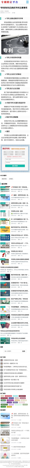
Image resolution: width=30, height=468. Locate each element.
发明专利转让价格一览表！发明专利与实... (16, 376)
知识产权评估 (4, 398)
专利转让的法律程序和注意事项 (9, 267)
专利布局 (9, 402)
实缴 (2, 396)
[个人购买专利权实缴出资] (5, 448)
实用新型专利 (10, 400)
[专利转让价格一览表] (5, 216)
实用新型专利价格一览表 (11, 360)
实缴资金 (19, 152)
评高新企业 (9, 152)
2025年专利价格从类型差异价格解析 (14, 383)
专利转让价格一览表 (17, 211)
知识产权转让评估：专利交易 (19, 299)
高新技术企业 (4, 404)
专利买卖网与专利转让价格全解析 (13, 389)
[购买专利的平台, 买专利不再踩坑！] (5, 232)
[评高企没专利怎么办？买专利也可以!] (5, 240)
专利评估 (25, 404)
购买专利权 (22, 398)
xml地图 (15, 466)
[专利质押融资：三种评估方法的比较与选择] (5, 440)
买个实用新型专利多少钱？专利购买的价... (16, 370)
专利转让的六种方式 (17, 251)
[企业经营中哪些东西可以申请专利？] (5, 328)
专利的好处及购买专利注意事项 (20, 315)
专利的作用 (21, 402)
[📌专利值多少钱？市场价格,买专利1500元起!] (5, 192)
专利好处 (11, 404)
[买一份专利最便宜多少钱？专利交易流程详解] (5, 224)
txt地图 (19, 466)
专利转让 (15, 402)
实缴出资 (3, 400)
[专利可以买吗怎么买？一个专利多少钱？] (5, 248)
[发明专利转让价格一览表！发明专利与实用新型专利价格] (5, 208)
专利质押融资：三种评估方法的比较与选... (16, 366)
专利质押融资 (18, 404)
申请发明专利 (22, 396)
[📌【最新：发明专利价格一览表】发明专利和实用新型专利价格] (5, 200)
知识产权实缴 (8, 396)
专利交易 (3, 406)
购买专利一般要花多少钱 (11, 363)
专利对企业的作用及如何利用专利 (10, 331)
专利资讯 (7, 11)
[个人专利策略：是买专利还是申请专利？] (5, 455)
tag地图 (22, 466)
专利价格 (17, 400)
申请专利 (3, 402)
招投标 (8, 154)
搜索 (23, 351)
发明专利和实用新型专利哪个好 (13, 386)
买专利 (2, 11)
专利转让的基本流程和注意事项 (20, 259)
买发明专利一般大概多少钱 (11, 379)
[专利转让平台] (9, 3)
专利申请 (9, 406)
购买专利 (4, 178)
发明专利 (15, 396)
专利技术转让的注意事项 (18, 338)
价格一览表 (23, 400)
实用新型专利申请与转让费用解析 (13, 373)
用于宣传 (19, 154)
